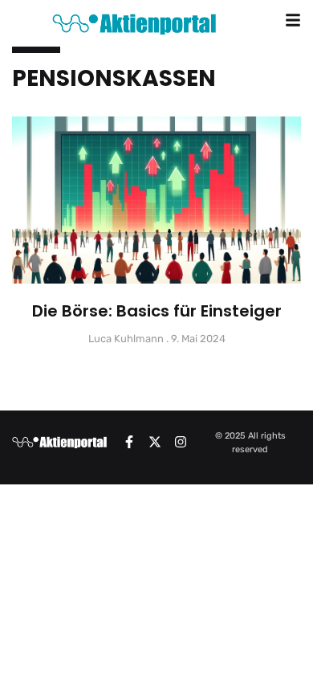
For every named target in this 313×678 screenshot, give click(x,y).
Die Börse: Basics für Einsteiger (157, 311)
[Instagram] (180, 442)
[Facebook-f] (129, 442)
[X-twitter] (155, 442)
